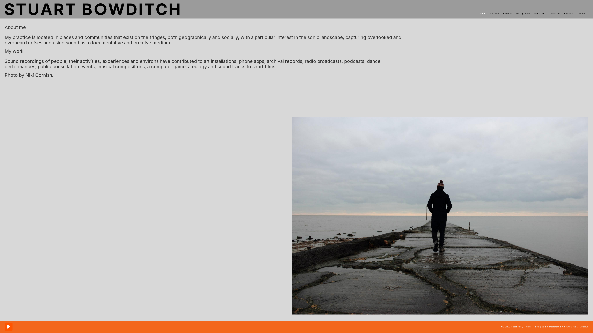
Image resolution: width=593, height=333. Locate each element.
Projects (507, 13)
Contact (582, 13)
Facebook (516, 326)
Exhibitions (554, 13)
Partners (569, 13)
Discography (523, 13)
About (483, 13)
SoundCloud (570, 326)
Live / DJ (539, 13)
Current (494, 13)
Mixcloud (584, 326)
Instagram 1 (540, 326)
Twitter (528, 326)
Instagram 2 (555, 326)
